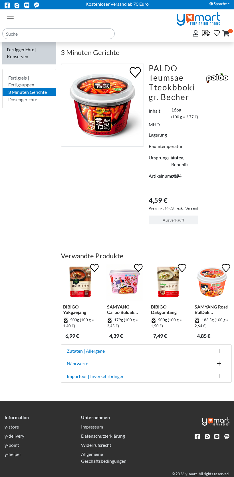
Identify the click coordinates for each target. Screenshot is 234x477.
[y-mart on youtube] (27, 4)
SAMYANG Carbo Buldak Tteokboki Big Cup (121, 309)
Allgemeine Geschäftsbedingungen (103, 457)
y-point (12, 445)
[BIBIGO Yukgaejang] (80, 283)
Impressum (92, 426)
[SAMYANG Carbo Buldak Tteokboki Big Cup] (124, 283)
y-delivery (14, 436)
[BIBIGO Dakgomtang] (168, 283)
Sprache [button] (220, 3)
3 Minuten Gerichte (27, 92)
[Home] (203, 18)
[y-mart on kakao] (36, 4)
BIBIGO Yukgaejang (74, 309)
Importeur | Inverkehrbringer (95, 376)
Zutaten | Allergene (86, 351)
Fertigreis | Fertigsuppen (21, 81)
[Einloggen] (196, 34)
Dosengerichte (22, 99)
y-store (12, 426)
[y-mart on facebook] (7, 4)
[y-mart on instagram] (17, 4)
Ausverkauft (173, 220)
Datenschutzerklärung (103, 436)
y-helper (13, 454)
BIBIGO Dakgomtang (164, 309)
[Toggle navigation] (10, 15)
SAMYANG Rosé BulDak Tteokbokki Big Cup (211, 309)
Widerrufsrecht (96, 445)
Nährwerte (77, 363)
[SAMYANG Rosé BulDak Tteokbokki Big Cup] (212, 283)
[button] (226, 34)
